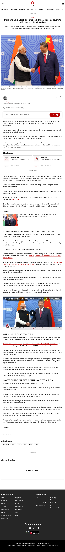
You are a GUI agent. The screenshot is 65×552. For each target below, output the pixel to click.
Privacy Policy (31, 545)
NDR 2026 (30, 9)
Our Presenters (40, 506)
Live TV (3, 512)
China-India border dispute (8, 444)
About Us (38, 497)
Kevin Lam (13, 102)
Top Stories (4, 9)
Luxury (17, 503)
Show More (32, 170)
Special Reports (6, 515)
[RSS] (38, 528)
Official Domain (11, 545)
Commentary (50, 9)
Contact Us (53, 503)
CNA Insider (19, 500)
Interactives (18, 509)
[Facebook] (26, 528)
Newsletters (4, 518)
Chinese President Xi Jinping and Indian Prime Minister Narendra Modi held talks (30, 344)
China (30, 444)
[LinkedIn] (34, 528)
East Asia (42, 9)
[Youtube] (30, 528)
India (19, 444)
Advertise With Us (41, 503)
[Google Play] (26, 532)
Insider (58, 9)
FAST (53, 114)
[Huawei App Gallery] (35, 532)
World (17, 515)
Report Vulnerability (41, 545)
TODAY (3, 506)
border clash (16, 199)
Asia (36, 9)
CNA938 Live (19, 506)
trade (25, 444)
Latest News (13, 9)
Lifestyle (3, 503)
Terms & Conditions (21, 545)
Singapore (22, 9)
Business (4, 500)
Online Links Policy (53, 545)
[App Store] (28, 532)
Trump (37, 444)
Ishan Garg (6, 102)
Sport (17, 512)
